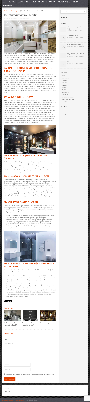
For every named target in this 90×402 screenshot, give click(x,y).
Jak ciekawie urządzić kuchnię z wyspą (76, 27)
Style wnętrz (42, 2)
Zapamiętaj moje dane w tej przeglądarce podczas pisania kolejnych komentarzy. (30, 374)
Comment (7, 339)
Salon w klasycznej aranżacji (76, 44)
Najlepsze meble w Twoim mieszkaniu (13, 400)
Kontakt (7, 391)
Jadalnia (20, 2)
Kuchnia (64, 85)
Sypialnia (52, 2)
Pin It (32, 301)
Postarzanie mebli (72, 35)
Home (7, 11)
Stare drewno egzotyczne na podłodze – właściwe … (75, 54)
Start (5, 2)
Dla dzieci (12, 2)
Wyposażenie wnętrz (64, 2)
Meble (27, 2)
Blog (63, 75)
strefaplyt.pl (64, 114)
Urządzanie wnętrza (68, 97)
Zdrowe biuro (71, 62)
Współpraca (8, 389)
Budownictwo (7, 5)
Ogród (34, 2)
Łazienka (75, 2)
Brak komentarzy (24, 18)
